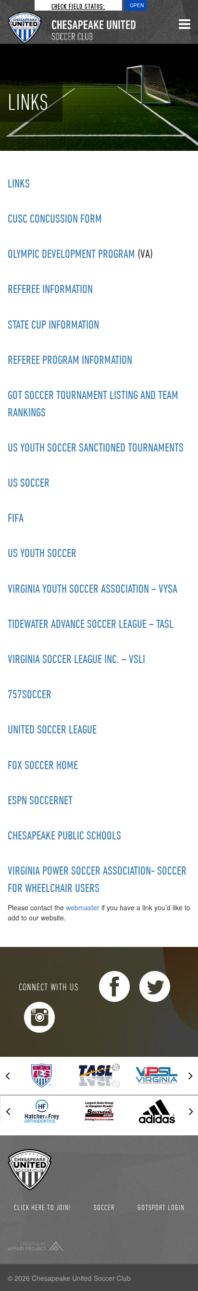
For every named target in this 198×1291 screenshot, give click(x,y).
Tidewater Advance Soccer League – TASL (90, 623)
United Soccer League (52, 729)
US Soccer (29, 482)
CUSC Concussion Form (55, 218)
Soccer (104, 1207)
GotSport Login (161, 1207)
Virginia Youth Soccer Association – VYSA (92, 588)
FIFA (16, 517)
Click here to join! (42, 1207)
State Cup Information (53, 324)
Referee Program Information (70, 359)
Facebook (114, 986)
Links (19, 183)
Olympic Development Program (71, 253)
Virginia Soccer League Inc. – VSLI (76, 658)
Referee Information (50, 288)
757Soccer (29, 694)
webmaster (82, 907)
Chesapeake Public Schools (64, 835)
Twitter (154, 986)
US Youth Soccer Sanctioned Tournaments (96, 447)
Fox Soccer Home (43, 765)
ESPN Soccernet (40, 800)
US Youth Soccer (42, 552)
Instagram (39, 1017)
